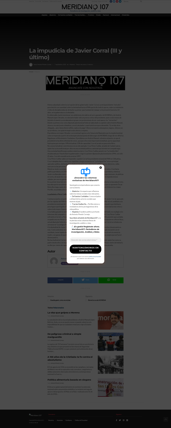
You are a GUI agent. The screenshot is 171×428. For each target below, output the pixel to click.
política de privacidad (95, 256)
